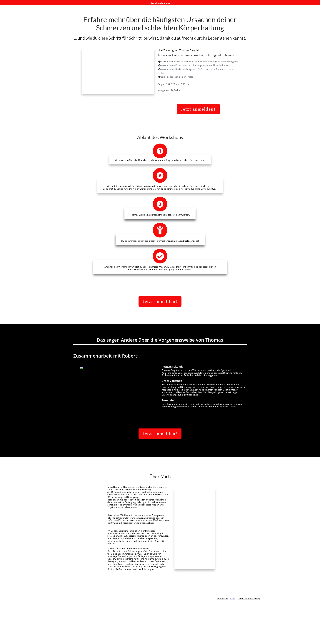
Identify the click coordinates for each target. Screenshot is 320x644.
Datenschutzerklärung (249, 598)
